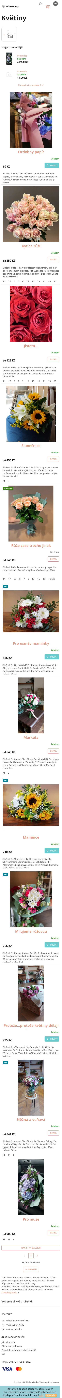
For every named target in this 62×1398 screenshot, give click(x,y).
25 (55, 281)
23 (49, 281)
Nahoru (32, 1269)
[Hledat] (40, 3)
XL (4, 1154)
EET (3, 1353)
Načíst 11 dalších (31, 1247)
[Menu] (55, 3)
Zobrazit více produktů (29, 85)
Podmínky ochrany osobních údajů (18, 1350)
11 (4, 281)
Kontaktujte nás (9, 1292)
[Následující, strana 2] (31, 1255)
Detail (53, 259)
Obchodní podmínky (11, 1346)
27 (15, 578)
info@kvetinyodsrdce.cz (17, 1320)
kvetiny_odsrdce (14, 1329)
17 (9, 281)
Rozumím (51, 1395)
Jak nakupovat (8, 1342)
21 (44, 281)
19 (38, 281)
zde (41, 1395)
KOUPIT (54, 165)
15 (33, 281)
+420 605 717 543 (15, 1324)
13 (27, 281)
